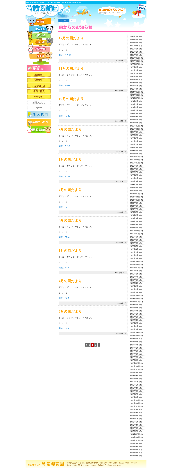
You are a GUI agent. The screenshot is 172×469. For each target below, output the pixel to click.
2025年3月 (134, 82)
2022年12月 (135, 156)
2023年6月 (134, 141)
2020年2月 (134, 255)
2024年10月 (135, 98)
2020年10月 (135, 233)
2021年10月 (135, 200)
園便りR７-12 (65, 55)
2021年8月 (134, 206)
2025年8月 (134, 70)
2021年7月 (134, 209)
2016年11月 (135, 366)
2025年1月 (134, 89)
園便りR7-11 (64, 85)
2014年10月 (135, 440)
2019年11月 (135, 264)
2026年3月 (134, 48)
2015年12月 (135, 400)
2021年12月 (135, 193)
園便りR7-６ (64, 237)
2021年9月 (134, 203)
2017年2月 (134, 357)
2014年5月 (134, 455)
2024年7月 (134, 104)
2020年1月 (134, 258)
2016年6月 (134, 381)
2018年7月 (134, 310)
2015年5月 (134, 421)
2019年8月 (134, 273)
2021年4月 (134, 218)
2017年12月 (135, 332)
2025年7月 (134, 73)
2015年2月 (134, 431)
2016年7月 (134, 378)
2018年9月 (134, 304)
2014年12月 (135, 434)
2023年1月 (134, 153)
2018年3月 (134, 323)
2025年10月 (135, 64)
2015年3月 (134, 428)
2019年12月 (135, 261)
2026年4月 (134, 45)
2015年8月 (134, 412)
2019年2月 (134, 289)
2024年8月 (134, 101)
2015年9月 (134, 409)
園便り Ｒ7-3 (64, 328)
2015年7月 (134, 415)
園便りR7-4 (64, 297)
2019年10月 (135, 267)
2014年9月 (134, 443)
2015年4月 (134, 425)
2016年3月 (134, 391)
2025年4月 (134, 79)
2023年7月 (134, 138)
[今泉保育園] (43, 13)
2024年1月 (134, 122)
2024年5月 (134, 110)
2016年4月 (134, 388)
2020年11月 (135, 230)
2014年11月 (135, 437)
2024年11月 (135, 95)
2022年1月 (134, 190)
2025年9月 (134, 67)
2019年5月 (134, 280)
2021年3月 (134, 221)
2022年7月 (134, 172)
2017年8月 (134, 341)
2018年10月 (135, 301)
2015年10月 (135, 406)
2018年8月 (134, 307)
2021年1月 (134, 227)
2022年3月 (134, 184)
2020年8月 (134, 240)
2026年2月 (134, 52)
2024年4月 (134, 113)
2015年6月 (134, 418)
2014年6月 (134, 452)
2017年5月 (134, 351)
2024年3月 (134, 116)
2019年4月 (134, 283)
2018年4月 (134, 320)
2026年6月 (134, 42)
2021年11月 (135, 196)
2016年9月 (134, 372)
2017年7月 (134, 344)
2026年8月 (134, 36)
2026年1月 (134, 55)
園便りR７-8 (64, 176)
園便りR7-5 (64, 267)
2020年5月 (134, 246)
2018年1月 (134, 329)
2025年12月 (135, 58)
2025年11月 (135, 61)
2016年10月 (135, 369)
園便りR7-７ (64, 206)
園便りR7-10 (64, 115)
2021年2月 (134, 224)
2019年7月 (134, 277)
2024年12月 (135, 92)
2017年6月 (134, 348)
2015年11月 (135, 403)
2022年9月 (134, 166)
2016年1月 (134, 397)
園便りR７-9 (64, 146)
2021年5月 (134, 215)
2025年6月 (134, 76)
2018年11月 (135, 298)
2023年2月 (134, 150)
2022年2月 (134, 187)
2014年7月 (134, 449)
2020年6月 (134, 243)
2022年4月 (134, 181)
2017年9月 (134, 338)
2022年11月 (135, 159)
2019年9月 (134, 270)
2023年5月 (134, 144)
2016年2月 (134, 394)
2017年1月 (134, 360)
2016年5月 (134, 385)
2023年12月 (135, 125)
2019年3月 (134, 286)
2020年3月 (134, 252)
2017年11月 (135, 335)
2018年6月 (134, 314)
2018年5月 (134, 317)
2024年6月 (134, 107)
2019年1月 (134, 292)
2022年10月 (135, 162)
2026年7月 (134, 39)
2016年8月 (134, 375)
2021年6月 (134, 212)
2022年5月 (134, 178)
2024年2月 (134, 119)
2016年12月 (135, 363)
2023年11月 (135, 129)
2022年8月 (134, 169)
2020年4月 (134, 249)
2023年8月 (134, 135)
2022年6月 (134, 175)
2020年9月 (134, 237)
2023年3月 (134, 147)
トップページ (63, 20)
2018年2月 (134, 326)
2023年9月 (134, 132)
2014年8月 (134, 446)
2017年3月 (134, 354)
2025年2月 (134, 85)
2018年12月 (135, 295)
